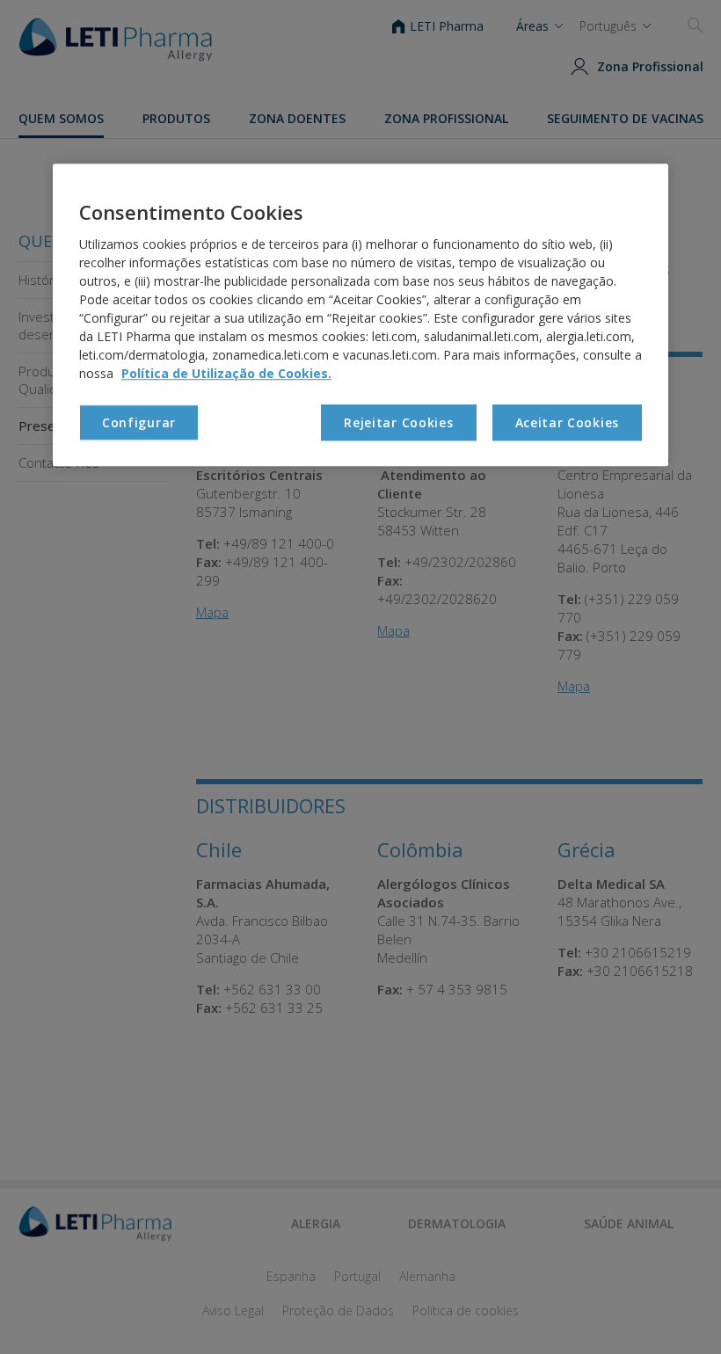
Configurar (139, 422)
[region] (360, 315)
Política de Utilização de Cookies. (226, 373)
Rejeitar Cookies (398, 422)
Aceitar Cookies (567, 422)
